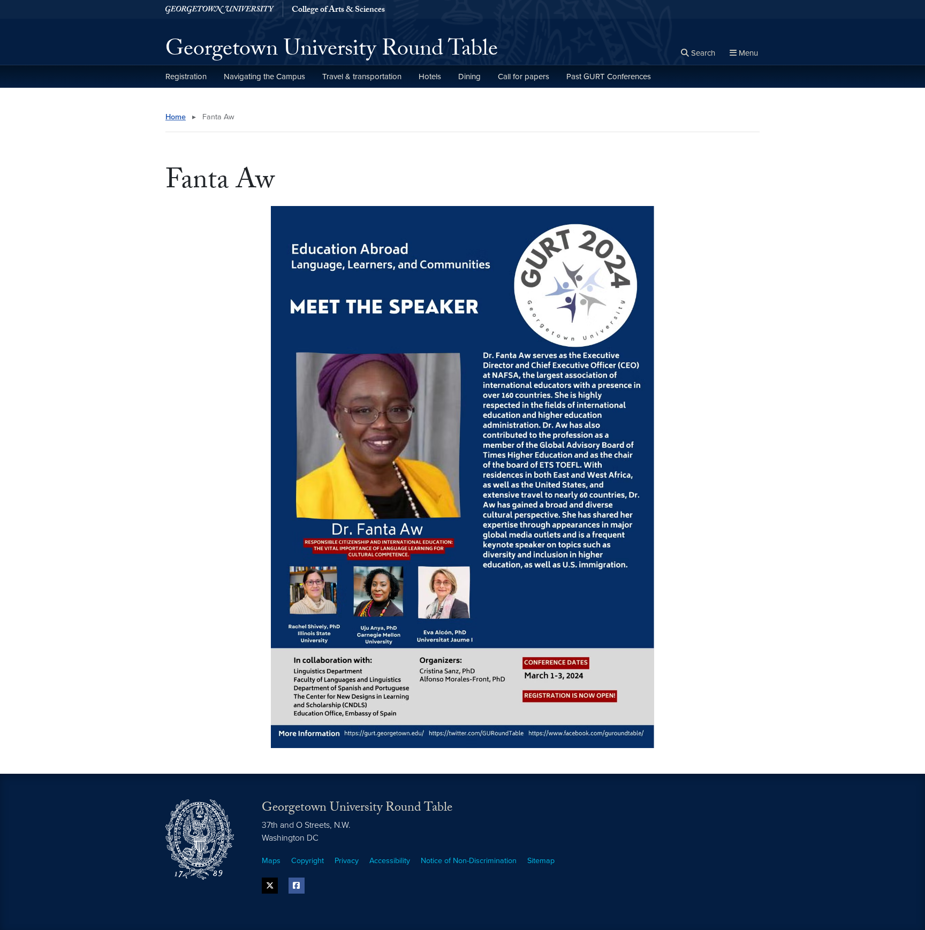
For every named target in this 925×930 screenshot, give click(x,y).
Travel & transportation (361, 76)
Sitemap (541, 860)
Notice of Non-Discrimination (469, 860)
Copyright (307, 860)
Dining (469, 76)
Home (175, 116)
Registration (186, 76)
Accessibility (389, 860)
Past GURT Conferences (608, 76)
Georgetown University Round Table (331, 51)
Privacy (347, 860)
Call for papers (523, 76)
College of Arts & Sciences (338, 10)
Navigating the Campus (264, 76)
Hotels (430, 76)
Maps (271, 860)
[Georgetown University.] (219, 9)
